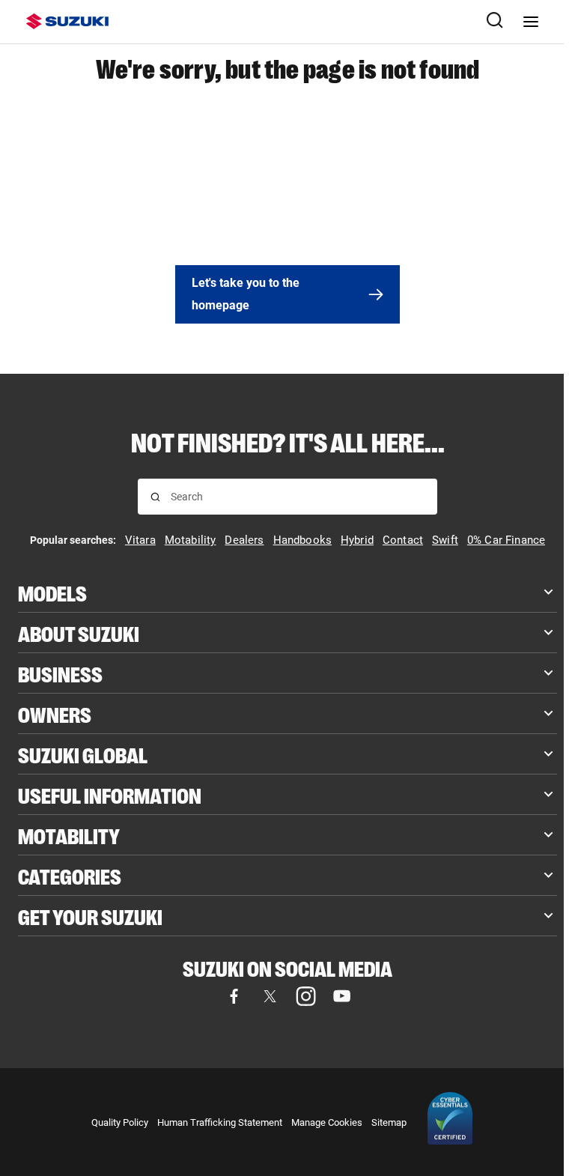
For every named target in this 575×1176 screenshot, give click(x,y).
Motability (69, 835)
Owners (54, 713)
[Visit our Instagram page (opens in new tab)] (305, 996)
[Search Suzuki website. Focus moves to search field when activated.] (495, 22)
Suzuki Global (82, 754)
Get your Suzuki (90, 916)
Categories (69, 875)
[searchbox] (298, 496)
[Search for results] (155, 497)
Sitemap (389, 1122)
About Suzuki (78, 632)
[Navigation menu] (531, 22)
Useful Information (109, 794)
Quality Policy (119, 1122)
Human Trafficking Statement (219, 1122)
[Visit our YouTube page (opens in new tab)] (341, 996)
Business (60, 673)
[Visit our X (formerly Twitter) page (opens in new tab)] (270, 996)
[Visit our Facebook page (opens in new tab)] (234, 996)
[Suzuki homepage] (67, 21)
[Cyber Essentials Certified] (450, 1122)
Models (52, 592)
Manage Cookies (326, 1122)
